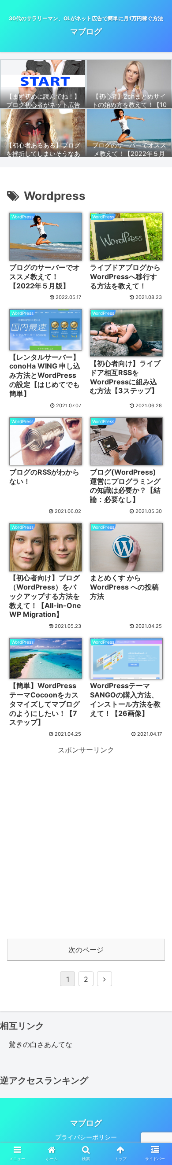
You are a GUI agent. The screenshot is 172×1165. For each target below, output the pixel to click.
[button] (154, 1151)
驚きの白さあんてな (40, 1044)
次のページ (86, 949)
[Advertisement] (86, 842)
